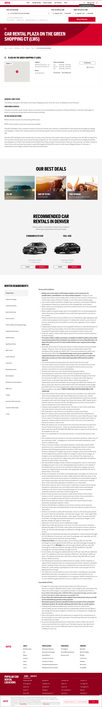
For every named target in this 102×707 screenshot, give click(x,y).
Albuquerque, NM (27, 680)
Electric (25, 664)
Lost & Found (83, 658)
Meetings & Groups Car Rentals (50, 667)
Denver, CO (64, 687)
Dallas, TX (63, 683)
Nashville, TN (83, 693)
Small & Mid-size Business (67, 652)
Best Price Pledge (84, 652)
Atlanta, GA (26, 687)
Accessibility (83, 667)
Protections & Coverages (48, 652)
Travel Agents (64, 649)
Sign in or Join (90, 2)
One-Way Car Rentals (47, 661)
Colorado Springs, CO (47, 693)
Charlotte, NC (45, 687)
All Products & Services (48, 649)
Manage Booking (37, 2)
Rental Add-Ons (46, 655)
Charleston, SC (46, 683)
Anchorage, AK (27, 683)
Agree (93, 701)
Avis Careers (83, 664)
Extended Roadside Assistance (50, 664)
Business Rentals (47, 2)
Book (28, 2)
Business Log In (65, 655)
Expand (8, 63)
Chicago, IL (45, 690)
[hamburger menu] (97, 2)
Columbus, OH (64, 680)
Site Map (82, 655)
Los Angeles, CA (84, 687)
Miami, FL (82, 690)
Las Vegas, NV (84, 683)
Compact (25, 658)
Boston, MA (26, 693)
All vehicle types (27, 649)
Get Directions (87, 63)
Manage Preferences (69, 701)
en (84, 2)
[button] (17, 71)
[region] (51, 701)
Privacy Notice (23, 703)
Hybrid (24, 661)
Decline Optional (82, 701)
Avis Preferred (57, 2)
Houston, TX (83, 680)
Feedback (82, 661)
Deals (65, 2)
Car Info (28, 267)
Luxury (25, 667)
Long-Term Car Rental (47, 658)
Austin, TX (25, 690)
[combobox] (28, 13)
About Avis (82, 649)
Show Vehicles (82, 19)
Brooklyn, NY (45, 680)
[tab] (26, 676)
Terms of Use (46, 703)
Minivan (25, 655)
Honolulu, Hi (64, 693)
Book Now (41, 267)
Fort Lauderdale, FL (66, 690)
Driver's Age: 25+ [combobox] (10, 20)
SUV (24, 652)
